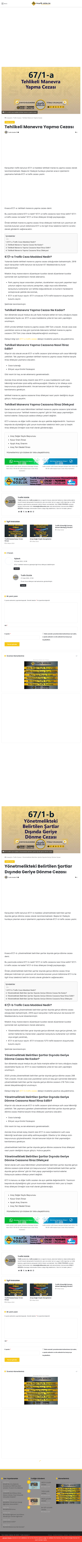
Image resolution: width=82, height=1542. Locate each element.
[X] (23, 512)
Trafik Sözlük (12, 132)
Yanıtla (17, 568)
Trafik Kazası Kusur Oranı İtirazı (14, 540)
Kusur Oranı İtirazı (74, 1535)
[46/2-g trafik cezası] (34, 1501)
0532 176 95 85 (63, 504)
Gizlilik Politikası (58, 1535)
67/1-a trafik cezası (28, 339)
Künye (50, 1535)
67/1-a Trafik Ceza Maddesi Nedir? (21, 242)
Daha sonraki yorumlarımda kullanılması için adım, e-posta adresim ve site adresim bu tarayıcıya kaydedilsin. (59, 637)
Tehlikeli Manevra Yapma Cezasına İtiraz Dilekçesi (28, 250)
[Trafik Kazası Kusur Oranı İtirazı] (16, 531)
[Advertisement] (41, 22)
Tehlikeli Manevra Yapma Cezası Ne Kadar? (25, 245)
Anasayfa (9, 118)
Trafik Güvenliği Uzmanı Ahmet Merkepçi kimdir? (64, 526)
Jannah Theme (7, 1538)
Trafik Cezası (17, 118)
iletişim (66, 1535)
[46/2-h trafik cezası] (34, 1485)
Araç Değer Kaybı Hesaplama (40, 539)
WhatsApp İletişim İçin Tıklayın (41, 660)
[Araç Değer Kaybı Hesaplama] (41, 531)
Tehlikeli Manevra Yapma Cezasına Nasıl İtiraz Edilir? (29, 248)
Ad (6, 625)
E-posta (8, 634)
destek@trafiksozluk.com (41, 506)
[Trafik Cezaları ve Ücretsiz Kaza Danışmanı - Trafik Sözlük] (41, 3)
